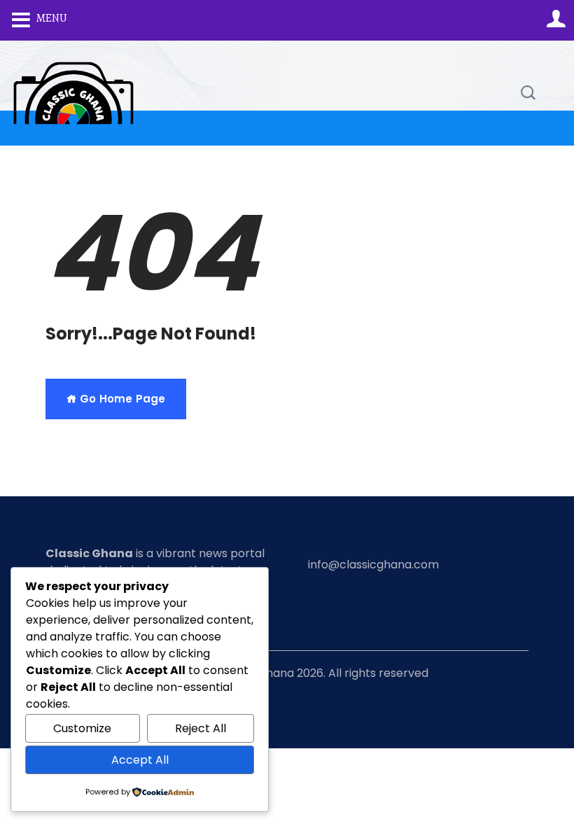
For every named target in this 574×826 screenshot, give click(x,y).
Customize (82, 728)
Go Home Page (121, 398)
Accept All (140, 760)
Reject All (200, 728)
